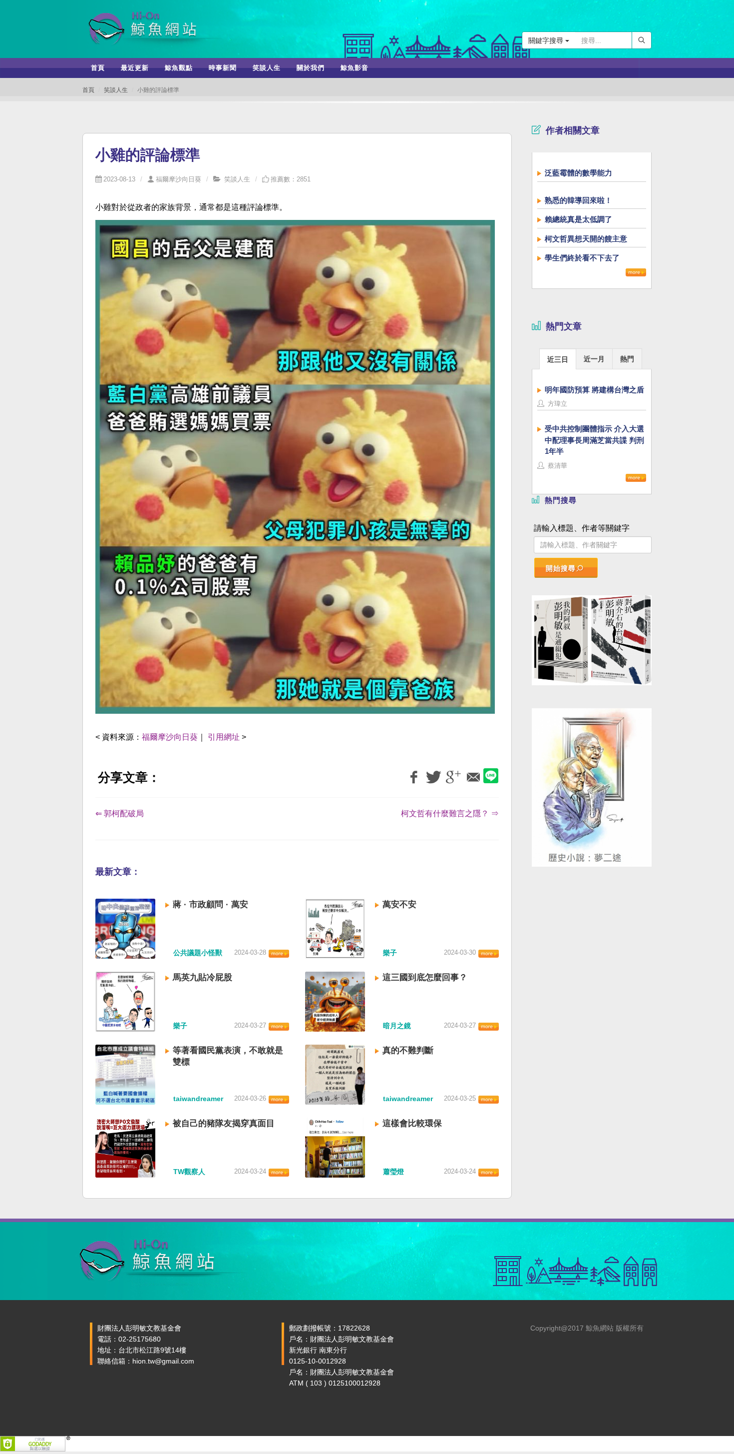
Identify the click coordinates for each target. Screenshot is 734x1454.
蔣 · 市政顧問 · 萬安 (210, 904)
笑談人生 (116, 89)
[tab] (557, 358)
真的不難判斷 (407, 1050)
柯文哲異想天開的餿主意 (586, 238)
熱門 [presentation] (627, 359)
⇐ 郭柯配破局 (119, 813)
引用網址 (224, 737)
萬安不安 (399, 904)
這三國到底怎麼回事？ (424, 977)
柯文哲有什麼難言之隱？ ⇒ (450, 813)
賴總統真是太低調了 (578, 219)
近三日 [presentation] (557, 359)
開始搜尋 (561, 568)
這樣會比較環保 (412, 1123)
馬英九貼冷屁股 (202, 977)
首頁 (88, 89)
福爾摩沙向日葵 (178, 179)
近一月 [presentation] (594, 359)
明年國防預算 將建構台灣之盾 (594, 389)
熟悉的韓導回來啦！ (578, 200)
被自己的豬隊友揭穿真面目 (224, 1123)
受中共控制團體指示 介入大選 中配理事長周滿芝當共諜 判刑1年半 (594, 439)
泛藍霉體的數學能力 (578, 172)
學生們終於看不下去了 (582, 257)
